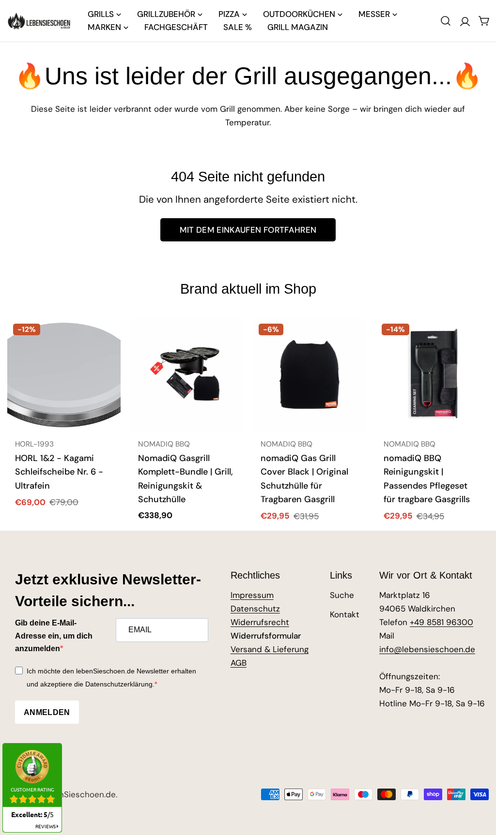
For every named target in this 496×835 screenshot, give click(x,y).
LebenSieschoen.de (78, 794)
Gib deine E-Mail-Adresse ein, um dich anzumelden (54, 636)
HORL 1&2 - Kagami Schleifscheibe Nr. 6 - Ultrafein (59, 472)
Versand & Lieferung (270, 649)
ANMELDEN (47, 712)
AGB (239, 662)
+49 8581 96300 (441, 622)
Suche (342, 595)
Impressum (252, 595)
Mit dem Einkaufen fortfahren (248, 229)
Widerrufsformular (266, 636)
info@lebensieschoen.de (427, 649)
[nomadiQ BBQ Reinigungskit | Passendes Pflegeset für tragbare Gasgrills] (432, 374)
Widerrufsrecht (260, 622)
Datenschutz (255, 608)
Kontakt (344, 614)
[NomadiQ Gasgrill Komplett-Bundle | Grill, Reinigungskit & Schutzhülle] (187, 374)
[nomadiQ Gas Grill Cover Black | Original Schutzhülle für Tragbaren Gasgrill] (309, 374)
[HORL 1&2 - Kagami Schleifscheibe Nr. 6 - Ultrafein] (64, 374)
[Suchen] (445, 20)
